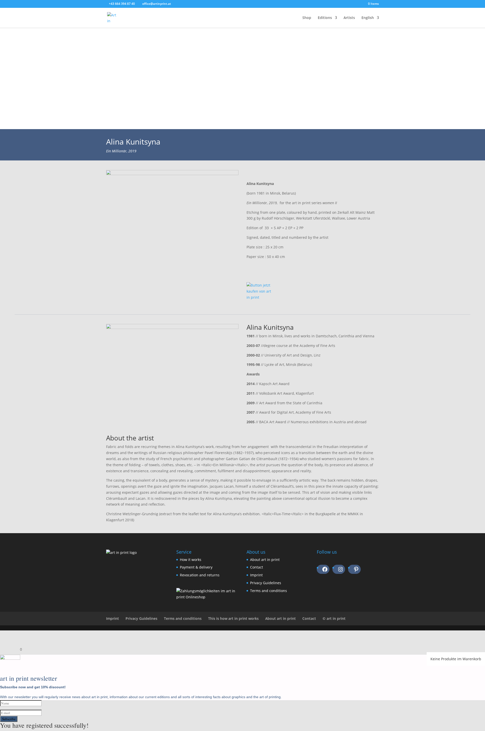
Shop (306, 18)
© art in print (334, 618)
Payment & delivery (196, 567)
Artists (349, 18)
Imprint (256, 575)
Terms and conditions (268, 590)
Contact (256, 567)
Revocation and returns (200, 575)
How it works (190, 559)
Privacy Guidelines (265, 582)
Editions (325, 18)
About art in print (265, 559)
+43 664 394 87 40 (122, 4)
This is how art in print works (233, 618)
